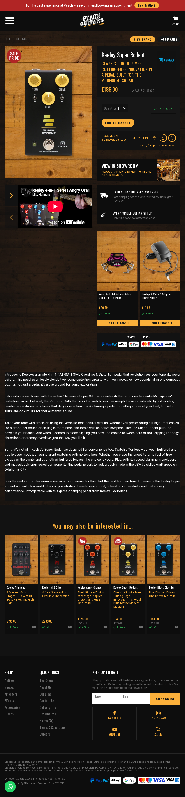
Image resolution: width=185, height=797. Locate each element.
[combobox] (115, 108)
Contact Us (47, 700)
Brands (9, 714)
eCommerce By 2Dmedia (20, 783)
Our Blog (45, 694)
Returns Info (48, 714)
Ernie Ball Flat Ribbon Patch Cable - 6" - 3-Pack (115, 296)
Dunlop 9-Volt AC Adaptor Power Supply (156, 296)
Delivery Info (48, 707)
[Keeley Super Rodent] (48, 112)
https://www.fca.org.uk (123, 770)
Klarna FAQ (46, 721)
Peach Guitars (17, 39)
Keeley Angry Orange (91, 595)
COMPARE (170, 39)
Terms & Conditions (52, 727)
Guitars (9, 681)
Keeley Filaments (20, 595)
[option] (56, 206)
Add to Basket (119, 323)
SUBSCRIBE (165, 698)
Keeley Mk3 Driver (55, 592)
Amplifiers (11, 694)
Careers (45, 734)
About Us (45, 687)
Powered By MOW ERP (50, 783)
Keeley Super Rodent (127, 597)
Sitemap (60, 779)
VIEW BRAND (143, 39)
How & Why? (147, 5)
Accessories (12, 707)
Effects (9, 700)
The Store (46, 681)
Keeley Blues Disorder (162, 592)
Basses (9, 687)
